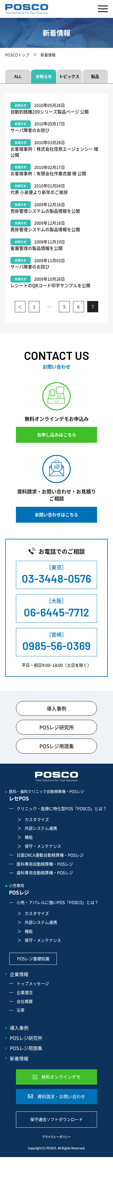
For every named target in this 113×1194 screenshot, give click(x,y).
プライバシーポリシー (56, 1137)
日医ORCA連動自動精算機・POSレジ (50, 855)
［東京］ (56, 574)
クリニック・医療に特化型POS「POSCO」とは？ (62, 808)
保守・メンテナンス (43, 846)
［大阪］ (56, 608)
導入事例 (56, 708)
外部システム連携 (41, 828)
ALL (17, 76)
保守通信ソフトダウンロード (56, 1119)
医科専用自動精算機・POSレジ (45, 864)
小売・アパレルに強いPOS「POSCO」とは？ (58, 902)
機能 (29, 837)
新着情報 (19, 1058)
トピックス (69, 76)
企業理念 (25, 992)
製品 (95, 76)
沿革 (21, 1010)
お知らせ (44, 76)
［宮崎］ (56, 641)
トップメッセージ (33, 983)
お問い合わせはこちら (56, 514)
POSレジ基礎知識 (33, 958)
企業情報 (19, 974)
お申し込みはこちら (56, 434)
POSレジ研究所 (56, 727)
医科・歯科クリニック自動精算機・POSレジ (46, 795)
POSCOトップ (17, 54)
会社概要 (25, 1001)
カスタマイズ (37, 819)
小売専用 (19, 889)
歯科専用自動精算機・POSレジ (45, 872)
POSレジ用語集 (56, 746)
